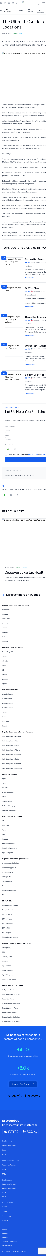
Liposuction (6, 966)
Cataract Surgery (8, 806)
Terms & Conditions (9, 1241)
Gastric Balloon (7, 703)
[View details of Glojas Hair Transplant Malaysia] (15, 326)
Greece (5, 679)
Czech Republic (8, 652)
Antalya (5, 614)
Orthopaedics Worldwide (12, 816)
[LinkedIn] (13, 3)
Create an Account (9, 1145)
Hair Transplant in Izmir (10, 745)
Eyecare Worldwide (9, 774)
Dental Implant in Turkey (11, 1017)
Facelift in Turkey (8, 999)
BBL (3, 952)
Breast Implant (7, 970)
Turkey (4, 656)
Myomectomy (7, 895)
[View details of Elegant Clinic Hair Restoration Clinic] (15, 384)
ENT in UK (5, 928)
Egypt (4, 726)
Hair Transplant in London (11, 754)
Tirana (4, 628)
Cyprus (4, 684)
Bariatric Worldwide (10, 690)
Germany (5, 825)
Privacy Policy (7, 1246)
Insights (5, 1220)
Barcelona (6, 619)
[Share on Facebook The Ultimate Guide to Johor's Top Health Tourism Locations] (11, 495)
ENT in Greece (7, 923)
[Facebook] (1, 3)
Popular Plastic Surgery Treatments (16, 943)
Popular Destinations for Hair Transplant (18, 732)
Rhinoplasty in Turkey (10, 905)
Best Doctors (30, 10)
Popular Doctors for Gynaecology (15, 859)
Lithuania (5, 721)
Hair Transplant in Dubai (10, 759)
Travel (4, 1211)
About (4, 1229)
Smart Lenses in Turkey (10, 1008)
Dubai (4, 637)
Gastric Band (7, 699)
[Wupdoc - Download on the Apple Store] (11, 1131)
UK (3, 670)
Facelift (5, 961)
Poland (4, 675)
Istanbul (5, 641)
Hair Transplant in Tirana (11, 750)
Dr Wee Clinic (32, 288)
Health (4, 1207)
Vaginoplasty (7, 881)
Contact (5, 1233)
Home (21, 10)
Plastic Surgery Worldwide (12, 647)
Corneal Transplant (9, 810)
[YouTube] (9, 3)
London (5, 623)
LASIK (4, 797)
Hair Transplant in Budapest (12, 768)
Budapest (5, 610)
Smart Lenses (7, 801)
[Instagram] (5, 3)
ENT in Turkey (7, 914)
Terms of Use (33, 454)
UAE (3, 834)
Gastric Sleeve (7, 694)
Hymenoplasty (7, 872)
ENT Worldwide (8, 901)
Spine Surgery (7, 853)
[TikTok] (17, 3)
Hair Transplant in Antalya (11, 736)
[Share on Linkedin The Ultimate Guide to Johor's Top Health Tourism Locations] (17, 495)
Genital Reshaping (9, 890)
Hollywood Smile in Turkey (11, 990)
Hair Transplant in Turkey (11, 994)
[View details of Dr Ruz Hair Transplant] (15, 355)
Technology (6, 1216)
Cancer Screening (9, 886)
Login (4, 1150)
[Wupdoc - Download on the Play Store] (30, 1131)
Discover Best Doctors (21, 1084)
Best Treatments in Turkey (12, 985)
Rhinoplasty (6, 948)
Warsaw (5, 632)
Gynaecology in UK (9, 868)
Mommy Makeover (9, 979)
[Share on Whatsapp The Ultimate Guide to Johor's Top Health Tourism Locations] (4, 495)
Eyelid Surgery (7, 975)
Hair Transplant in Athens (11, 741)
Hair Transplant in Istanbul (11, 764)
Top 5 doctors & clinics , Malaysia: (19, 475)
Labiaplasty (6, 877)
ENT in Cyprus (7, 919)
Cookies (5, 1237)
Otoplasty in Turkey (9, 910)
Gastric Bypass (7, 708)
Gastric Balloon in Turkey (11, 1022)
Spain (4, 665)
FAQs (4, 1154)
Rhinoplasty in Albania (10, 937)
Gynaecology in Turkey (10, 863)
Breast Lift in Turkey (9, 1013)
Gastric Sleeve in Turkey (11, 1003)
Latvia (4, 717)
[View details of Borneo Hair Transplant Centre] (15, 268)
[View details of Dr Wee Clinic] (15, 297)
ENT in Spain (7, 933)
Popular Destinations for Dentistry (15, 605)
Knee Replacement (9, 848)
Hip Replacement (8, 844)
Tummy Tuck (7, 957)
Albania (5, 661)
